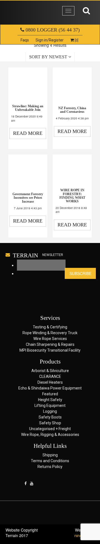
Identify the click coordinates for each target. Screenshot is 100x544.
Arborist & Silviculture (50, 370)
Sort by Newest (48, 56)
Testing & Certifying (50, 327)
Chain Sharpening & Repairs (50, 344)
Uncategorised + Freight (50, 429)
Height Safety (50, 399)
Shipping (50, 455)
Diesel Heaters (50, 382)
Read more (27, 133)
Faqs (25, 40)
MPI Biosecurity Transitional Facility (50, 350)
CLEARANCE (50, 376)
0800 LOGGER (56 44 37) (52, 30)
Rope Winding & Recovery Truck (50, 333)
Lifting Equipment (50, 405)
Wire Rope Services (50, 338)
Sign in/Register (50, 40)
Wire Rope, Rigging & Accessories (50, 434)
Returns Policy (50, 466)
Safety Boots (50, 417)
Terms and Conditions (50, 461)
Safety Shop (50, 423)
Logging (50, 411)
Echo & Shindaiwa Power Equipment (50, 388)
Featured (50, 394)
